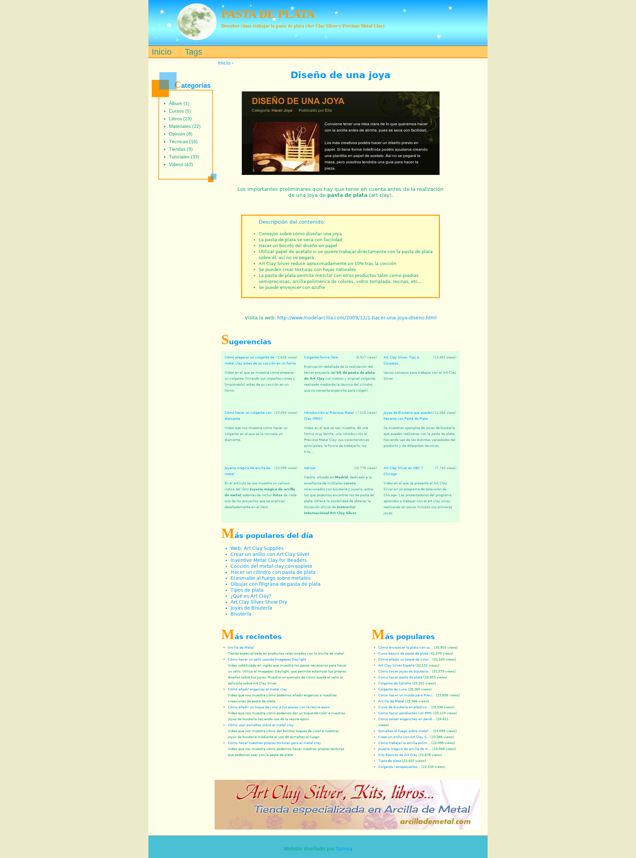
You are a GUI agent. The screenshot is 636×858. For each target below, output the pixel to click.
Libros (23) (180, 118)
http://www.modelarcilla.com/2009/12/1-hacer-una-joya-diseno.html (357, 317)
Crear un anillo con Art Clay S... (403, 737)
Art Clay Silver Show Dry (259, 602)
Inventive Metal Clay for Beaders (269, 560)
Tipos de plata (247, 590)
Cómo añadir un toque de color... (404, 659)
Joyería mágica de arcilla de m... (404, 749)
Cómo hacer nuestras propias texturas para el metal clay (274, 743)
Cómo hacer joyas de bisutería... (404, 671)
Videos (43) (181, 164)
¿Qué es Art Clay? (251, 596)
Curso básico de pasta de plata (403, 653)
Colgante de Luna (392, 689)
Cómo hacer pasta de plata (400, 677)
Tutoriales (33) (184, 156)
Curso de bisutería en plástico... (404, 707)
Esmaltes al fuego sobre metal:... (405, 731)
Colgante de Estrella (394, 683)
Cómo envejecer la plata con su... (405, 647)
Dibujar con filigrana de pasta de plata (276, 584)
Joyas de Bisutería (251, 608)
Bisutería (241, 614)
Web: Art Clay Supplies (257, 548)
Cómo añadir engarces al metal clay (257, 689)
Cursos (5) (180, 111)
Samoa (344, 848)
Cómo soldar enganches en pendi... (406, 719)
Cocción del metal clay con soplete (271, 566)
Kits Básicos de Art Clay (397, 755)
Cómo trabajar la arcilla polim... (404, 743)
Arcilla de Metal (241, 647)
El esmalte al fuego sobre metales (270, 578)
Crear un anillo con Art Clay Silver (270, 554)
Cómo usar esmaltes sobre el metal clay (261, 725)
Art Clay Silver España (396, 665)
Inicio (224, 63)
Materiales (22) (185, 126)
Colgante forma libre (321, 357)
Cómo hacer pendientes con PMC (405, 713)
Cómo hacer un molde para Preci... (406, 695)
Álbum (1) (179, 103)
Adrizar (310, 468)
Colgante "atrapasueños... (399, 767)
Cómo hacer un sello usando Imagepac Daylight (267, 659)
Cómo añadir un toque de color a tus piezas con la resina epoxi (279, 707)
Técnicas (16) (183, 141)
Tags (193, 51)
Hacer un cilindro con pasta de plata (273, 572)
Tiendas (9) (181, 149)
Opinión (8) (180, 133)
